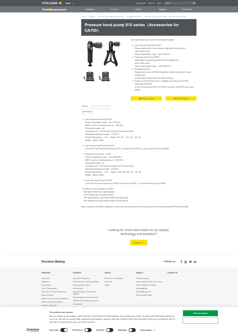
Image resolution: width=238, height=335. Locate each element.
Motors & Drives (47, 295)
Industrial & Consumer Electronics (54, 291)
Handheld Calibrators (134, 16)
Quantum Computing (49, 305)
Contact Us (187, 9)
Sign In (159, 3)
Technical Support (182, 98)
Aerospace (45, 278)
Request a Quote (148, 98)
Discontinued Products (144, 295)
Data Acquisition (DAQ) (81, 285)
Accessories (77, 304)
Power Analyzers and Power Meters (86, 281)
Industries (90, 9)
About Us (151, 3)
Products (114, 9)
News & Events (141, 3)
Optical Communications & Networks (55, 298)
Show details (146, 330)
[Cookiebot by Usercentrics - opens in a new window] (33, 330)
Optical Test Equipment (81, 278)
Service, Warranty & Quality (146, 285)
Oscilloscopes (78, 288)
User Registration (142, 291)
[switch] (88, 330)
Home (84, 16)
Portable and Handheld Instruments (111, 16)
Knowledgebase (141, 288)
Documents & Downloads (113, 278)
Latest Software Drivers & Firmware (149, 281)
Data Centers (46, 285)
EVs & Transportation (49, 288)
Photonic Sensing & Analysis (52, 302)
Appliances (45, 281)
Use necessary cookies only (200, 320)
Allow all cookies (200, 313)
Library (138, 9)
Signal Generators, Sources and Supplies (84, 292)
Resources (108, 281)
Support (162, 9)
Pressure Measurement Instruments (86, 297)
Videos (106, 285)
